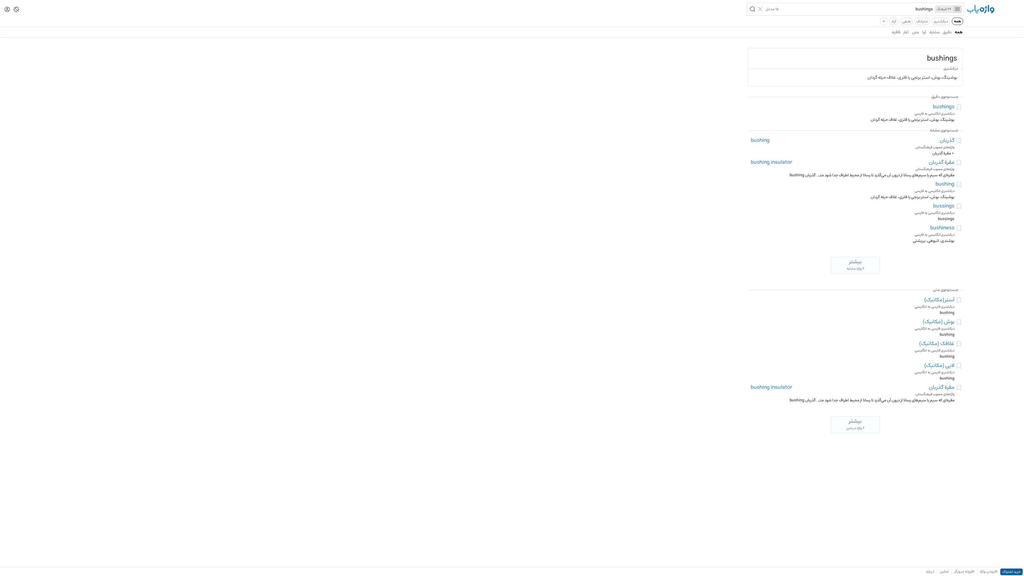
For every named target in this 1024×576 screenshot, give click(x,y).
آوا (924, 32)
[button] (752, 9)
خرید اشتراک (1011, 572)
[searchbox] (856, 9)
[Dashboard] (7, 10)
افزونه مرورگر (964, 571)
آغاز (906, 32)
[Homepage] (980, 9)
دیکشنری (941, 21)
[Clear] (761, 9)
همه (957, 21)
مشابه (934, 32)
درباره (930, 571)
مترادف (922, 21)
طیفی (906, 21)
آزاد (893, 21)
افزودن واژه (989, 571)
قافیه (896, 32)
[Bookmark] (959, 107)
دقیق (947, 32)
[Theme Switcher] (16, 10)
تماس (944, 571)
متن (915, 32)
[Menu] (957, 9)
